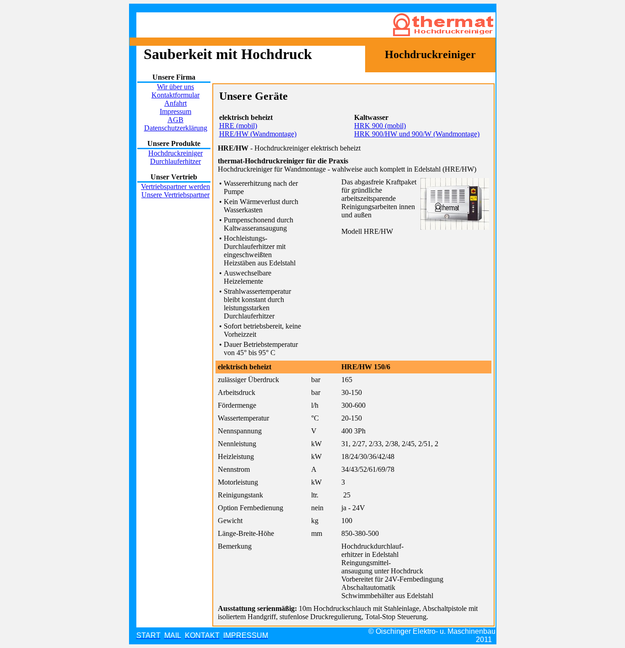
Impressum (175, 111)
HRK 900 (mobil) (380, 126)
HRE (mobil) (238, 126)
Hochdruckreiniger (175, 153)
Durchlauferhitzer (175, 161)
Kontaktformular (175, 95)
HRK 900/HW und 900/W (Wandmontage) (417, 134)
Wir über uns (175, 87)
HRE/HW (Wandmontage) (257, 134)
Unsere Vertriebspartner (175, 195)
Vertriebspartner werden (175, 186)
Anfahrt (175, 103)
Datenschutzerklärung (175, 128)
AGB (175, 120)
